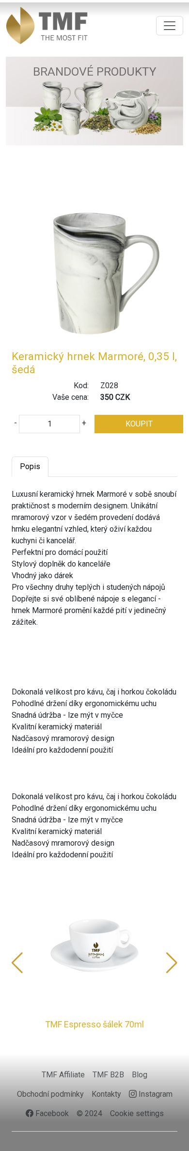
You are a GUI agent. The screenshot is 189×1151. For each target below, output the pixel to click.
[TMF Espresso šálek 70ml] (94, 945)
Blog (139, 1074)
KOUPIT (139, 423)
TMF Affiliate (63, 1074)
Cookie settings (137, 1113)
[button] (17, 963)
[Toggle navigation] (169, 25)
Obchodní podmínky (50, 1094)
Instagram (155, 1094)
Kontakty (106, 1094)
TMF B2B (108, 1074)
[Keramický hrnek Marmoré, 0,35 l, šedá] (94, 266)
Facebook (51, 1113)
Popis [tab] (30, 466)
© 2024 (89, 1113)
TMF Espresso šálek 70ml (94, 1024)
